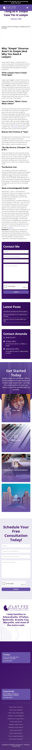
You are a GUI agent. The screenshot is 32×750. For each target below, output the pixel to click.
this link (15, 127)
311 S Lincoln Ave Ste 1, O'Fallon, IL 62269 (11, 657)
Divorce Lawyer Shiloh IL (16, 733)
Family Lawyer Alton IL (16, 721)
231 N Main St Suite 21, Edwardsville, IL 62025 (11, 694)
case (24, 127)
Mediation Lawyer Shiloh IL (16, 727)
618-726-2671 (22, 226)
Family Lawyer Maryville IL (16, 739)
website (11, 228)
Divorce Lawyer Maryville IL (16, 736)
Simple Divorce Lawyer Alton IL (16, 718)
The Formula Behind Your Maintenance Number (15, 315)
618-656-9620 (7, 697)
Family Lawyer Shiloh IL (16, 730)
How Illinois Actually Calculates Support (15, 311)
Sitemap (26, 745)
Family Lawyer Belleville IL (16, 710)
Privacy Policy (16, 746)
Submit (16, 292)
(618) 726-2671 (16, 3)
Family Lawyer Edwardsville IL (16, 713)
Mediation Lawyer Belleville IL (16, 716)
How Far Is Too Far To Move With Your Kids (14, 320)
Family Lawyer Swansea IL (16, 707)
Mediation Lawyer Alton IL (16, 724)
